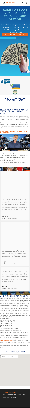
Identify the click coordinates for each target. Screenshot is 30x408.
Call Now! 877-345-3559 (16, 35)
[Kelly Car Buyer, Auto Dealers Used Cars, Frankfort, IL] (5, 81)
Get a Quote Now (7, 38)
